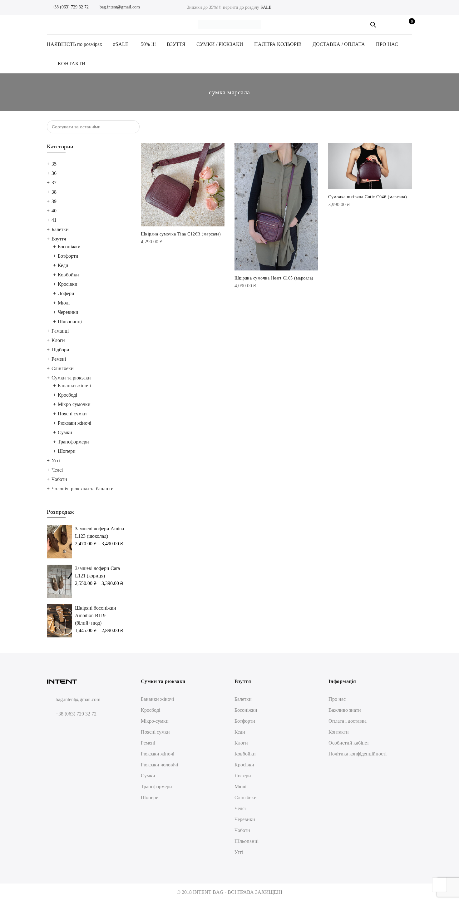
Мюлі (64, 302)
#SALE (120, 44)
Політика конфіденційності (357, 753)
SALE (266, 7)
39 (54, 201)
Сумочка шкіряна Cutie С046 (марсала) (367, 197)
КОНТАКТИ (72, 63)
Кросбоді (67, 395)
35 (54, 163)
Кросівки (67, 284)
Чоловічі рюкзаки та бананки (83, 488)
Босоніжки (69, 246)
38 (54, 192)
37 (54, 182)
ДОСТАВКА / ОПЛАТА (339, 44)
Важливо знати (344, 710)
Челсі (57, 470)
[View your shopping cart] (407, 24)
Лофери (66, 293)
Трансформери (73, 441)
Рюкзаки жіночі (74, 423)
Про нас (337, 699)
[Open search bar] (373, 24)
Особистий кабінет (348, 742)
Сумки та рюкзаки (71, 377)
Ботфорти (68, 256)
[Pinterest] (75, 729)
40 (54, 210)
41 (54, 220)
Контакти (338, 732)
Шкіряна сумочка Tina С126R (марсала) (181, 234)
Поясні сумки (72, 413)
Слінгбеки (63, 368)
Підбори (60, 349)
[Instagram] (64, 729)
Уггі (56, 460)
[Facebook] (52, 729)
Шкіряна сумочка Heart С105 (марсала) (273, 278)
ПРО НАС (387, 44)
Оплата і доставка (347, 721)
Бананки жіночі (74, 385)
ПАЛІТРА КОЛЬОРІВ (278, 44)
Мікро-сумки (155, 721)
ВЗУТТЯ (176, 44)
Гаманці (60, 331)
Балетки (60, 229)
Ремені (59, 359)
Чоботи (59, 479)
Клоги (58, 340)
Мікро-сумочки (74, 404)
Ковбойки (68, 274)
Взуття (59, 238)
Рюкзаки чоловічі (159, 764)
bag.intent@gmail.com (119, 7)
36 (54, 173)
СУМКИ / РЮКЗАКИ (219, 44)
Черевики (68, 312)
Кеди (63, 265)
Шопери (67, 451)
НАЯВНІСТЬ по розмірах (74, 44)
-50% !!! (147, 44)
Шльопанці (70, 321)
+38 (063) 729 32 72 (70, 7)
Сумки (65, 432)
